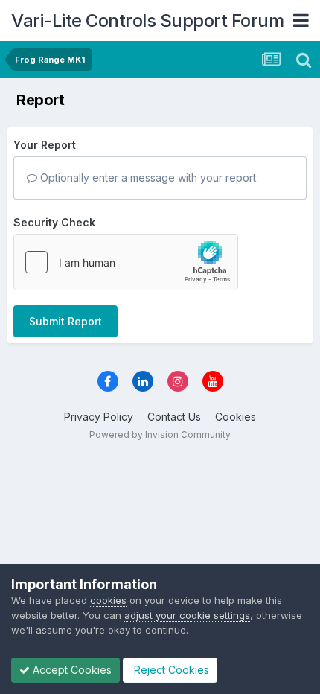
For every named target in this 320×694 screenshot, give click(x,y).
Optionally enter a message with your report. (147, 177)
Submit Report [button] (65, 321)
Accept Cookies (71, 669)
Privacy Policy (98, 416)
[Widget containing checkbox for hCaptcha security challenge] (125, 262)
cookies (108, 600)
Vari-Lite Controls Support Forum (147, 20)
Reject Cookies (170, 669)
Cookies (235, 416)
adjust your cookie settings (187, 615)
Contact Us (174, 416)
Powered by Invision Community (160, 434)
